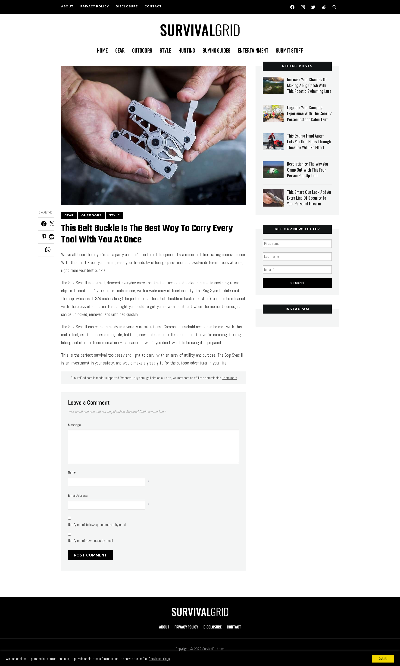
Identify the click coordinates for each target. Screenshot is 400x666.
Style (165, 51)
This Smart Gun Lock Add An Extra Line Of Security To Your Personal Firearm (309, 198)
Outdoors (142, 51)
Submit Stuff (289, 51)
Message (74, 424)
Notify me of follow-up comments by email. (97, 524)
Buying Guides (216, 51)
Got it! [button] (383, 658)
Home (102, 51)
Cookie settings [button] (159, 659)
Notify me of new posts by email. (91, 540)
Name (72, 472)
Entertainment (253, 51)
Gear (120, 51)
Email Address (78, 495)
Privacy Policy (94, 6)
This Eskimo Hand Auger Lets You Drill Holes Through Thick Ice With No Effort (309, 141)
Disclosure (127, 6)
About (67, 6)
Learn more (229, 378)
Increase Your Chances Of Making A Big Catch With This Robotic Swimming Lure (309, 85)
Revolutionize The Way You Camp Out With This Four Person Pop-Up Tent (307, 169)
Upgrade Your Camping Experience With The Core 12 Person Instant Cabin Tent (309, 113)
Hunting (186, 51)
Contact (153, 6)
